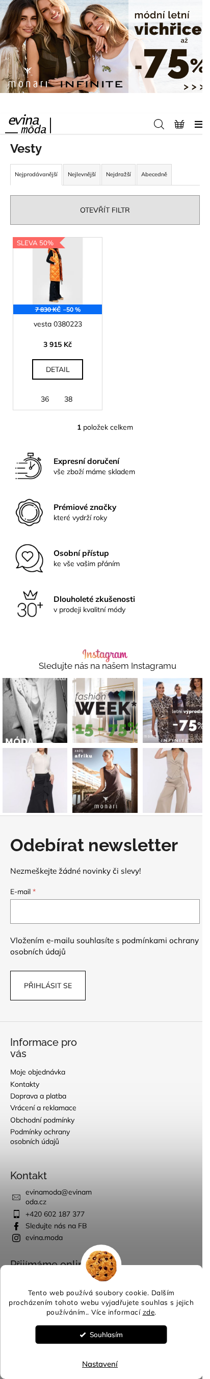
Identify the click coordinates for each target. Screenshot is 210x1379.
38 (68, 399)
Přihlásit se (48, 985)
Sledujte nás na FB (56, 1225)
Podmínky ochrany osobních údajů (40, 1136)
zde (149, 1311)
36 (45, 399)
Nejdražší (118, 174)
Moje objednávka (37, 1072)
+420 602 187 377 (55, 1214)
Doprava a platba (38, 1096)
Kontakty (24, 1084)
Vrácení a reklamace (43, 1107)
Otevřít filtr (105, 210)
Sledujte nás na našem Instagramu (107, 666)
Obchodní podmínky (42, 1120)
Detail (58, 369)
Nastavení (100, 1364)
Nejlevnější (82, 174)
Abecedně (154, 174)
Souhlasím (106, 1334)
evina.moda (44, 1237)
